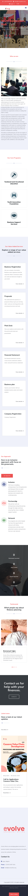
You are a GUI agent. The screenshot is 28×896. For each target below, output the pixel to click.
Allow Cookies (14, 894)
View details (19, 284)
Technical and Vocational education (14, 183)
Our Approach (7, 475)
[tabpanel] (14, 640)
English (12, 3)
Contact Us (14, 696)
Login (18, 3)
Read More (7, 756)
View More (4, 729)
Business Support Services (14, 223)
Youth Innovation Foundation (14, 203)
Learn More (6, 37)
